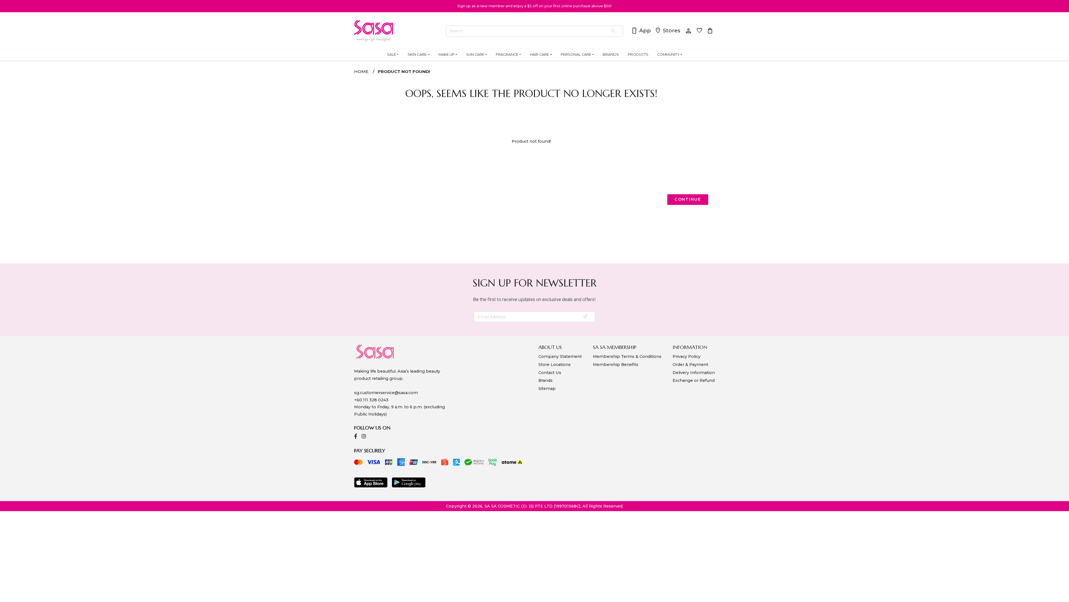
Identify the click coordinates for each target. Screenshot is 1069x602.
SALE (391, 54)
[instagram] (364, 437)
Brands (545, 380)
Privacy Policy (686, 356)
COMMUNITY (668, 54)
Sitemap (547, 388)
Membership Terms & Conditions (627, 356)
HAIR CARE (539, 54)
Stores (667, 31)
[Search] (613, 31)
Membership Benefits (615, 364)
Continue (688, 199)
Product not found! (404, 71)
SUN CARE (475, 54)
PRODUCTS (638, 54)
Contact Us (549, 372)
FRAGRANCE (507, 54)
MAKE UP (446, 54)
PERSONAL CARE (576, 54)
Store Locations (554, 364)
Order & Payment (690, 364)
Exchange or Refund (694, 380)
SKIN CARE (417, 54)
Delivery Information (694, 372)
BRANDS (611, 54)
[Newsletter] (585, 316)
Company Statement (560, 356)
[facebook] (355, 437)
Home (361, 71)
